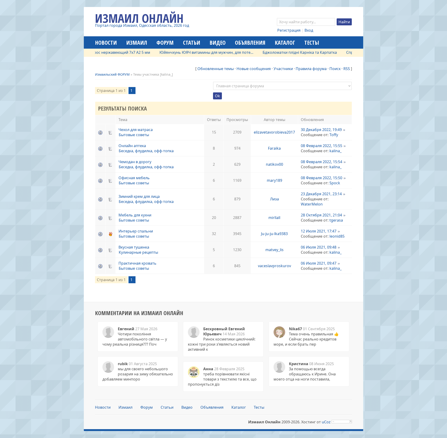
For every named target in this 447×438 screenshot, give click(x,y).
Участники (283, 68)
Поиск (335, 68)
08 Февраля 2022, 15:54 (321, 161)
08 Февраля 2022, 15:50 (321, 177)
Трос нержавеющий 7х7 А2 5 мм (111, 52)
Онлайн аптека (132, 145)
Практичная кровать (137, 263)
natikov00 (274, 164)
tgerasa (336, 220)
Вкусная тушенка (134, 247)
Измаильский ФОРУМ (112, 74)
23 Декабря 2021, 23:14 (321, 193)
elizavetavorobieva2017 (274, 132)
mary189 (274, 180)
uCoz (326, 422)
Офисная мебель (134, 177)
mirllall (274, 217)
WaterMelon (312, 204)
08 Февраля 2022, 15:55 (321, 145)
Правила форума (311, 68)
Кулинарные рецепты (138, 252)
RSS (346, 68)
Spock (334, 182)
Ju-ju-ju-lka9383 (274, 233)
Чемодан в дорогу (135, 161)
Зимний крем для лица (139, 196)
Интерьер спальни (136, 231)
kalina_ (335, 150)
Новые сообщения (254, 68)
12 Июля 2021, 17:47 (318, 231)
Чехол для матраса (136, 129)
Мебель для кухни (135, 215)
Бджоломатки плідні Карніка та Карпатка (290, 52)
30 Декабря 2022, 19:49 (321, 129)
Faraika (274, 148)
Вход (309, 30)
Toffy (333, 134)
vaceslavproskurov (274, 265)
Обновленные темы (215, 68)
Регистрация (289, 30)
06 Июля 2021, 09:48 (318, 247)
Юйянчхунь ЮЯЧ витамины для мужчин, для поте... (197, 52)
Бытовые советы (134, 134)
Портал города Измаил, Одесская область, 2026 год (142, 25)
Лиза (274, 199)
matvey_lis (274, 249)
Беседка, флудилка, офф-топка (146, 150)
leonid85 (337, 236)
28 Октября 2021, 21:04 (321, 215)
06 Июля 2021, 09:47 (318, 263)
